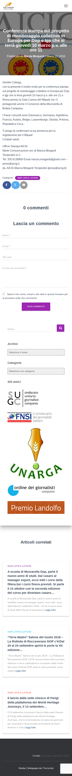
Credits (36, 755)
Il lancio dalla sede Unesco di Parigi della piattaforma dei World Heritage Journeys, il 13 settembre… (33, 702)
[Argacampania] (10, 6)
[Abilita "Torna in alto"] (65, 769)
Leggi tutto (50, 610)
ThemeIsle (48, 768)
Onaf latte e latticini (27, 178)
